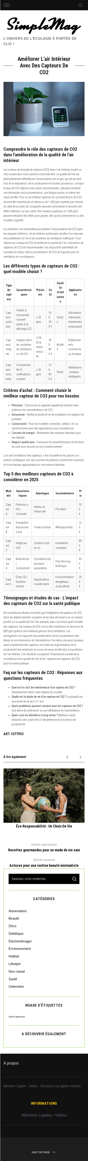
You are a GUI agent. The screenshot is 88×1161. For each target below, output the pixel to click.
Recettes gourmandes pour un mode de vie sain (44, 847)
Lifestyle (15, 964)
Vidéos (33, 1086)
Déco (12, 926)
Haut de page (41, 1152)
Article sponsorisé (17, 1016)
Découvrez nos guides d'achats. (60, 1086)
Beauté (14, 918)
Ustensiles (16, 986)
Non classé (17, 971)
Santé (13, 979)
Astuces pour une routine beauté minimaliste (44, 863)
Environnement (20, 948)
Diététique (16, 933)
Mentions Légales (14, 1086)
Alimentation (18, 911)
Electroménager (20, 941)
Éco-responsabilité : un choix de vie (44, 826)
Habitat (14, 956)
